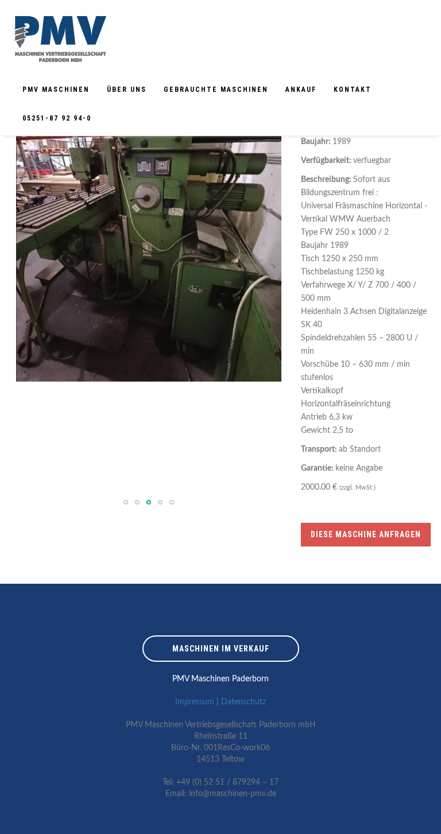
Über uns (126, 90)
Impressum (194, 702)
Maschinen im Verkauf (220, 648)
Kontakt (353, 90)
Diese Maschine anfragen (366, 534)
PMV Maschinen (56, 90)
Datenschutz (243, 702)
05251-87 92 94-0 (56, 118)
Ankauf (300, 90)
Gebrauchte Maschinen (216, 90)
